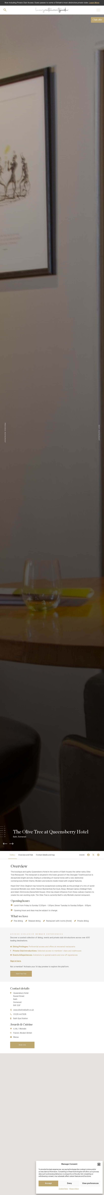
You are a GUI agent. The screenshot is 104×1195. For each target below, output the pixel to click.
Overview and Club (25, 855)
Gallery (12, 855)
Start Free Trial (21, 973)
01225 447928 (19, 1014)
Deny (69, 1183)
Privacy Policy (74, 1189)
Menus (16, 1037)
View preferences (90, 1183)
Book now (22, 1045)
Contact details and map (45, 855)
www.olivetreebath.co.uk (23, 1010)
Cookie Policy (63, 1189)
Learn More (94, 3)
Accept (48, 1183)
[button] (99, 1164)
